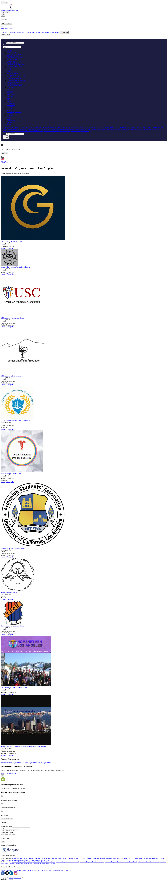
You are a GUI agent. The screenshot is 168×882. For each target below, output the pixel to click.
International (11, 120)
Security (55, 870)
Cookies (38, 870)
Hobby (9, 119)
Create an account (7, 818)
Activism (10, 115)
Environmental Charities (14, 58)
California (3, 161)
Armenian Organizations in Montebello (117, 862)
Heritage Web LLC (15, 878)
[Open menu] (3, 2)
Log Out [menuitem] (65, 32)
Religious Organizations (14, 85)
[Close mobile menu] (6, 3)
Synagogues (10, 103)
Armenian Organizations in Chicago (23, 862)
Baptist (9, 89)
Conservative (11, 105)
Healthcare (10, 68)
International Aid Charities (15, 61)
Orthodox (10, 106)
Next (3, 841)
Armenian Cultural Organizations (56, 858)
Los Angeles (4, 162)
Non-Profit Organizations (15, 84)
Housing (9, 70)
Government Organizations (15, 65)
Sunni (9, 101)
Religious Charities (13, 63)
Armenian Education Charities (75, 858)
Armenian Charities (40, 858)
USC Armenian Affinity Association (12, 376)
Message (4, 248)
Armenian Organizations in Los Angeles (92, 862)
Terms (43, 870)
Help (29, 870)
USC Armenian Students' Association (12, 318)
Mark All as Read (6, 23)
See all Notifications (7, 28)
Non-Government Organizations (17, 77)
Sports (9, 124)
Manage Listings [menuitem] (37, 32)
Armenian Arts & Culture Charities (22, 858)
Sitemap (65, 870)
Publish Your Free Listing (8, 773)
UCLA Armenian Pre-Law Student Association (15, 420)
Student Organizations (14, 112)
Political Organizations (14, 82)
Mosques (10, 96)
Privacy (33, 870)
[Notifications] (3, 15)
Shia (8, 98)
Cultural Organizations (14, 78)
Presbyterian (11, 94)
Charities (9, 51)
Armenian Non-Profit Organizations (121, 858)
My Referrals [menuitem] (27, 32)
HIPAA (60, 870)
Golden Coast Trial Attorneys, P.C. (11, 241)
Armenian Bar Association (9, 592)
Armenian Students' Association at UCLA (14, 548)
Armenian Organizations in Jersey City (67, 862)
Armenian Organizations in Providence (20, 863)
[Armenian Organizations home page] (10, 8)
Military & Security (13, 73)
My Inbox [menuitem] (20, 32)
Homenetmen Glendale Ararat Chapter (12, 626)
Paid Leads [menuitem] (45, 32)
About (3, 870)
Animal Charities (12, 52)
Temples (9, 110)
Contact (7, 870)
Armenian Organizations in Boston (38, 860)
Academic (10, 113)
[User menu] (1, 30)
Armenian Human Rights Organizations (97, 858)
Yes (3, 153)
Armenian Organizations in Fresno (44, 862)
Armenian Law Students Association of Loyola (15, 267)
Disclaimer (49, 870)
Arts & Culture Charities (14, 54)
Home (2, 157)
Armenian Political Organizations (142, 858)
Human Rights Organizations (16, 80)
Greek (9, 117)
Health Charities (12, 59)
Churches (10, 87)
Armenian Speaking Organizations (17, 860)
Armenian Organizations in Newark (140, 862)
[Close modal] (2, 775)
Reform (9, 108)
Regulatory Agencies (13, 75)
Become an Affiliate (21, 870)
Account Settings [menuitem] (54, 32)
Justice (9, 72)
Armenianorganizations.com (9, 10)
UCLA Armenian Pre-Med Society (11, 473)
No (6, 153)
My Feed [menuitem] (3, 32)
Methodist (10, 92)
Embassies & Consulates (14, 66)
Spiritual (9, 122)
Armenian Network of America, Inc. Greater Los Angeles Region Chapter (23, 746)
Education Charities (13, 56)
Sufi (8, 99)
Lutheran (10, 91)
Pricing (12, 870)
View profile (10, 248)
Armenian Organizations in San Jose (44, 863)
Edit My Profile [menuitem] (11, 32)
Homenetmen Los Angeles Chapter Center (14, 687)
